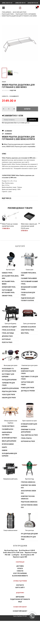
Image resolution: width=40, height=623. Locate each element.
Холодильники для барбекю (9, 455)
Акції (20, 601)
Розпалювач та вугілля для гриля (9, 370)
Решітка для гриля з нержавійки (25, 146)
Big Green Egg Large (11, 550)
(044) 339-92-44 (33, 2)
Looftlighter (15, 555)
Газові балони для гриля (28, 294)
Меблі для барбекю (9, 441)
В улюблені (8, 130)
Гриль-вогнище (8, 333)
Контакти (20, 585)
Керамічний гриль (9, 287)
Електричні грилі (27, 330)
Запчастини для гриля (27, 383)
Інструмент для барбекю (8, 375)
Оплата (20, 568)
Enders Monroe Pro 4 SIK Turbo (13, 552)
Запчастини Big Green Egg (29, 506)
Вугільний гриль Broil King (10, 277)
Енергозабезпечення (10, 530)
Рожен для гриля (27, 387)
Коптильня (6, 339)
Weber (4, 81)
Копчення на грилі (28, 441)
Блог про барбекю (20, 573)
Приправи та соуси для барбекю (28, 431)
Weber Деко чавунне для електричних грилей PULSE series (29, 226)
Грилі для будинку (10, 323)
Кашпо (4, 447)
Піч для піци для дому (29, 533)
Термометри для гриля (8, 384)
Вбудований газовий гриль (29, 288)
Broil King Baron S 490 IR (27, 550)
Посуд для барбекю (9, 379)
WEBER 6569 (10, 146)
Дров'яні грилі (7, 336)
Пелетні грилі (7, 342)
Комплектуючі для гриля (29, 365)
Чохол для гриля (8, 394)
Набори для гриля (9, 397)
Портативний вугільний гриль (8, 291)
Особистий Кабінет (20, 611)
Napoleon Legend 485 (20, 557)
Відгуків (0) (6, 198)
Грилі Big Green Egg (28, 482)
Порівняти (8, 133)
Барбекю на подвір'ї (9, 327)
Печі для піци (29, 530)
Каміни (4, 450)
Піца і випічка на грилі (29, 435)
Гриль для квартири (29, 323)
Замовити (32, 119)
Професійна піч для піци (28, 538)
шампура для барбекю (10, 388)
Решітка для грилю (9, 391)
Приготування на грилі (29, 420)
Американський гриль (10, 479)
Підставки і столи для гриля (29, 378)
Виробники (20, 597)
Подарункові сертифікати (20, 599)
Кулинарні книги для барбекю (29, 425)
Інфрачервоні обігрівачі (7, 434)
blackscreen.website (20, 576)
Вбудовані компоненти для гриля (27, 371)
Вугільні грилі (10, 269)
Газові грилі (29, 269)
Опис (4, 154)
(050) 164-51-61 (7, 2)
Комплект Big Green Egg (28, 486)
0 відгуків (13, 90)
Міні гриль (25, 333)
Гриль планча (26, 438)
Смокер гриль (7, 295)
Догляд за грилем (28, 391)
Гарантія (20, 571)
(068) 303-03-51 (20, 2)
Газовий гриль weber (29, 278)
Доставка (20, 566)
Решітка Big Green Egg (29, 502)
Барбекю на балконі (28, 327)
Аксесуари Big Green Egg (28, 492)
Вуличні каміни (8, 444)
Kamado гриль (7, 273)
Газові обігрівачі (8, 426)
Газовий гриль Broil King (28, 274)
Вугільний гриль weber (8, 283)
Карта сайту (20, 587)
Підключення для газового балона (27, 299)
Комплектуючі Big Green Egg (28, 498)
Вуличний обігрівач (9, 438)
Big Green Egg (29, 479)
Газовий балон (7, 429)
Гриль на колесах (8, 330)
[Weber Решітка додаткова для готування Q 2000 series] (20, 43)
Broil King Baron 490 (27, 555)
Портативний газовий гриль (29, 283)
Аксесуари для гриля (10, 365)
